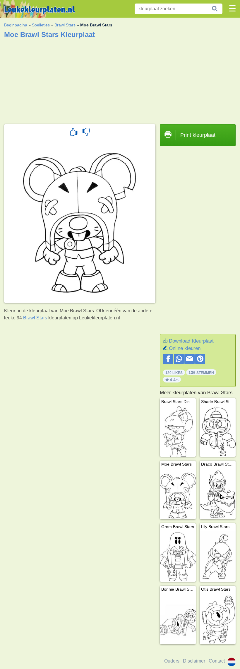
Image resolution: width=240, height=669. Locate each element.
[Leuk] (74, 132)
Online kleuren (184, 348)
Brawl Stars (65, 25)
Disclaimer (194, 660)
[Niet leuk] (86, 132)
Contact (217, 660)
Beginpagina (15, 25)
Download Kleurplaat (191, 341)
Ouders (171, 660)
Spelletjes (41, 25)
